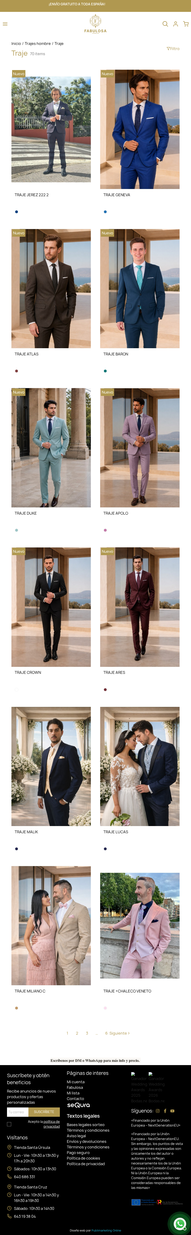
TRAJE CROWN (28, 672)
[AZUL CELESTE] (105, 211)
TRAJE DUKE (26, 513)
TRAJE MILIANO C (30, 991)
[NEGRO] (16, 689)
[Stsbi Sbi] (157, 1111)
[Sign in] (175, 24)
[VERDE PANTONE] (16, 530)
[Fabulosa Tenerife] (95, 23)
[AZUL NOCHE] (16, 848)
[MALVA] (105, 530)
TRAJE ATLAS (26, 354)
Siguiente (119, 1033)
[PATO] (105, 371)
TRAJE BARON (115, 354)
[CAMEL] (16, 1008)
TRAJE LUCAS (115, 831)
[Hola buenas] (179, 1223)
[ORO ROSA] (105, 1008)
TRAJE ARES (114, 672)
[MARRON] (16, 371)
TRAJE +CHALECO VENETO (127, 991)
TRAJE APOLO (115, 513)
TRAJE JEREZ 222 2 (32, 194)
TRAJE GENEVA (116, 194)
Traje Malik (26, 831)
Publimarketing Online (106, 1230)
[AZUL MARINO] (16, 211)
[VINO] (105, 689)
